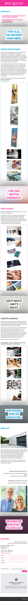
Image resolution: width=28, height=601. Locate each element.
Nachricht (3, 562)
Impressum (24, 599)
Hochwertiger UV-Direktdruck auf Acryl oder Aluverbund (13, 16)
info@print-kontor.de (5, 553)
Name (2, 555)
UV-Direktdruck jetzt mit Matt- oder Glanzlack (12, 20)
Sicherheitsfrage (4, 568)
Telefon (2, 560)
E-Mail (2, 558)
